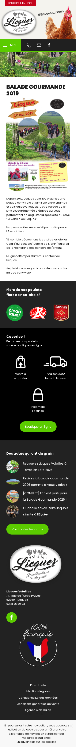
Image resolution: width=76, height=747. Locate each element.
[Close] (71, 726)
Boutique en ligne (20, 3)
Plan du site (38, 685)
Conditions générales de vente (38, 704)
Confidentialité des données (38, 698)
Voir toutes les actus (27, 529)
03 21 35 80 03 (15, 604)
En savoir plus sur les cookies (36, 742)
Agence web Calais (38, 710)
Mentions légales (38, 691)
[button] (10, 45)
